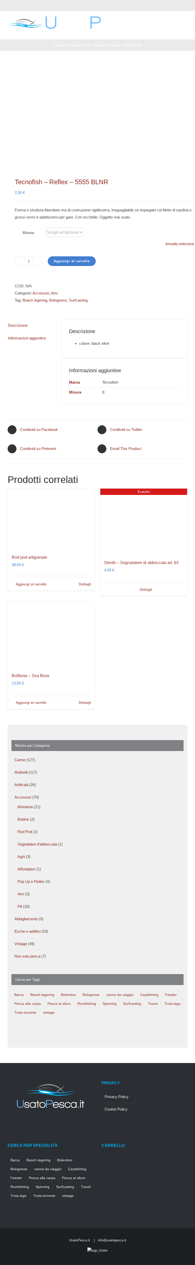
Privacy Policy (116, 1097)
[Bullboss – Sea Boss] (51, 634)
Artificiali (21, 785)
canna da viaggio (120, 995)
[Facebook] (9, 1124)
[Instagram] (22, 1124)
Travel (153, 1004)
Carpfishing (149, 995)
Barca (19, 995)
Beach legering (35, 300)
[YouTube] (36, 1124)
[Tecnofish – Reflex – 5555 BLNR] (97, 114)
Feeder (171, 995)
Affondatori (26, 869)
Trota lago (172, 1004)
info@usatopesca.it (112, 1240)
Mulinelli (21, 772)
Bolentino (68, 995)
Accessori (40, 293)
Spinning (110, 1004)
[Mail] (43, 1124)
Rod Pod (25, 832)
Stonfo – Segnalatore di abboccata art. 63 (141, 562)
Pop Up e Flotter (31, 881)
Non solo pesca (27, 956)
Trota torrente (25, 1012)
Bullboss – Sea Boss (30, 676)
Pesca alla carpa (27, 1004)
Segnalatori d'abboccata (37, 844)
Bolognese (58, 300)
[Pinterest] (29, 1124)
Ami (54, 293)
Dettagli (85, 584)
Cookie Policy (116, 1109)
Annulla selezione (179, 244)
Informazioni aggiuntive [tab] (27, 338)
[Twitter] (16, 1124)
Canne (19, 760)
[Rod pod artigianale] (51, 518)
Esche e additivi (27, 931)
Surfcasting (78, 300)
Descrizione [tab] (18, 325)
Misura (28, 232)
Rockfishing (86, 1004)
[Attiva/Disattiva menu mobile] (185, 31)
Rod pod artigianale (29, 557)
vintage (49, 1012)
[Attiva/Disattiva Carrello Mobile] (176, 31)
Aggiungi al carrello (72, 261)
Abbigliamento (26, 919)
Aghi (21, 856)
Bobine (23, 819)
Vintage (20, 944)
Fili (20, 906)
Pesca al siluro (59, 1004)
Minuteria (25, 807)
